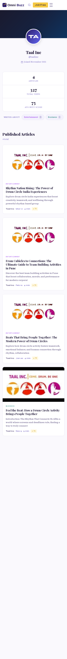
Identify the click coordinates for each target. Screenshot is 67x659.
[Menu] (51, 5)
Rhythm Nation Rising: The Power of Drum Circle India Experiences (29, 190)
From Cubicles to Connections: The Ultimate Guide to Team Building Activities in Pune (33, 264)
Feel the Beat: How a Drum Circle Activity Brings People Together (33, 412)
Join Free (40, 5)
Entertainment (32, 117)
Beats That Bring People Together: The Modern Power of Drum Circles (31, 339)
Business (54, 117)
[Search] (29, 5)
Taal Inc (10, 209)
